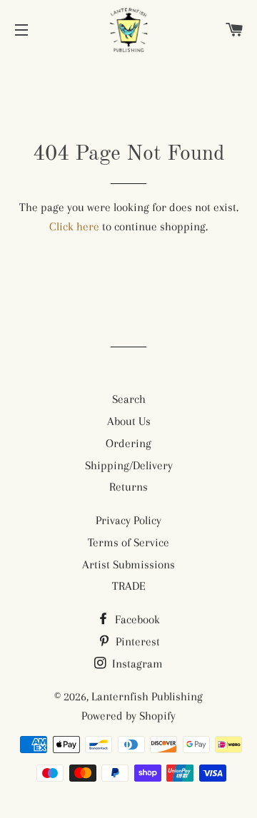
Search (129, 399)
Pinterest (136, 641)
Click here (74, 226)
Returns (128, 487)
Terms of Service (128, 542)
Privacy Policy (128, 520)
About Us (129, 421)
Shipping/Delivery (129, 465)
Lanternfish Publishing (147, 696)
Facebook (136, 619)
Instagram (136, 663)
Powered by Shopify (128, 715)
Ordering (128, 443)
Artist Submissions (128, 564)
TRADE (129, 586)
